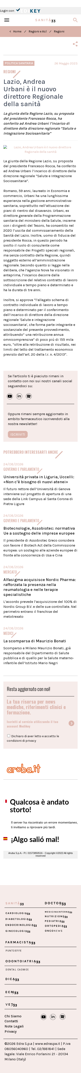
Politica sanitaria (19, 63)
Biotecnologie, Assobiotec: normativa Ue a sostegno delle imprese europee (39, 531)
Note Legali (14, 1026)
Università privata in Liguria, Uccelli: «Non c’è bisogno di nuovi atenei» (38, 479)
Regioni (59, 31)
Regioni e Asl (38, 31)
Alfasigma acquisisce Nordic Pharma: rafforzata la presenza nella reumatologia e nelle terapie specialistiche (39, 587)
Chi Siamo (12, 1016)
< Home (15, 31)
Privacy (10, 1031)
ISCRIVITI (17, 434)
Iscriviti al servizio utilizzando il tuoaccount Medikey (32, 723)
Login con (7, 11)
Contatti (11, 1021)
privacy (30, 741)
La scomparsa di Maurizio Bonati (34, 640)
